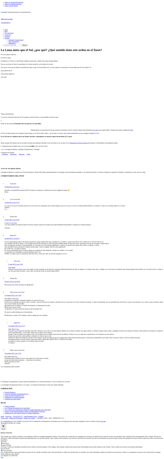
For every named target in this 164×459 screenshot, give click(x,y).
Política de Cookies (29, 418)
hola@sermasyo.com (30, 416)
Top (2, 457)
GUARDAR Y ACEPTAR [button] (9, 455)
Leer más (103, 421)
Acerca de (8, 416)
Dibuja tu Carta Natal (7, 19)
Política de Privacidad (15, 418)
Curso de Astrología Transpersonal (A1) (16, 394)
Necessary (6, 443)
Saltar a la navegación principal (14, 2)
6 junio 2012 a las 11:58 (15, 264)
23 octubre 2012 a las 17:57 (16, 326)
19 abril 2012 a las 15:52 (12, 202)
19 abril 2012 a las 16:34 (12, 220)
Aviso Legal (4, 418)
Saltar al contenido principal (13, 4)
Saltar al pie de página (11, 6)
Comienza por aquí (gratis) (12, 399)
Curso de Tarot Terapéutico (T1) (14, 395)
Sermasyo (4, 9)
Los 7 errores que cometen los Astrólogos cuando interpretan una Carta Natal (28, 410)
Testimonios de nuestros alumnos (14, 397)
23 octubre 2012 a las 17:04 (13, 295)
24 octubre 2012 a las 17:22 (13, 353)
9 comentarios (21, 54)
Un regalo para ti (5, 22)
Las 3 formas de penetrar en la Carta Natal (17, 408)
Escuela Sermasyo (10, 392)
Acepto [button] (97, 421)
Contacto (40, 416)
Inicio (2, 416)
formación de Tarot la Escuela (79, 143)
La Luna (95, 130)
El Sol (130, 130)
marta (11, 235)
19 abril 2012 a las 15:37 (12, 187)
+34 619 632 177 (18, 416)
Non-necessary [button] (5, 448)
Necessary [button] (4, 441)
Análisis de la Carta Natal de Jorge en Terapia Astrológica (22, 413)
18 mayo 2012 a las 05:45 (12, 281)
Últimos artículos (10, 406)
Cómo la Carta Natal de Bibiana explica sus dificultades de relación (25, 411)
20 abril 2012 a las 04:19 (12, 238)
